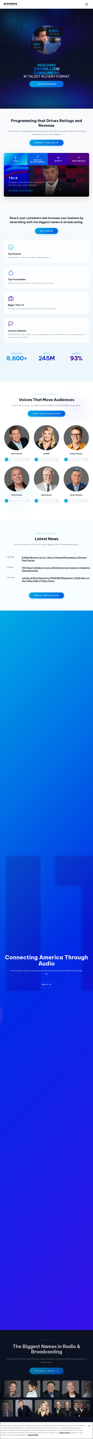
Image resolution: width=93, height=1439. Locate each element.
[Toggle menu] (86, 4)
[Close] (89, 1425)
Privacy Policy (33, 1435)
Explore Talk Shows (22, 190)
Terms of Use (64, 1433)
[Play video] (46, 40)
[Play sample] (6, 459)
